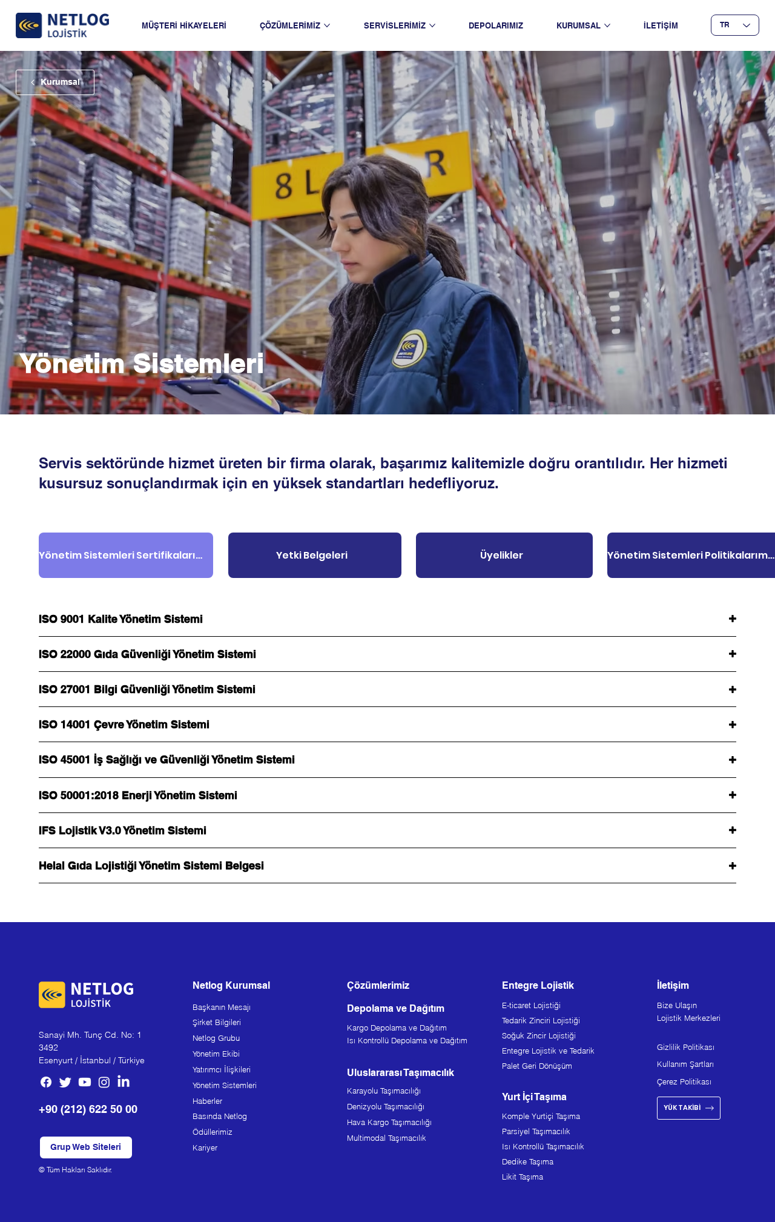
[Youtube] (85, 1082)
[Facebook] (46, 1082)
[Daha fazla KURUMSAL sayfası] (607, 25)
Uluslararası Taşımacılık (400, 1072)
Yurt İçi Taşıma (534, 1097)
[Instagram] (104, 1082)
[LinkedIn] (123, 1082)
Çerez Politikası (684, 1081)
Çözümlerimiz (378, 985)
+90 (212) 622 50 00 (88, 1109)
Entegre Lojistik (538, 985)
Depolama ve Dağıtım (395, 1008)
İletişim (673, 985)
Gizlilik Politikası (685, 1047)
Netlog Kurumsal (231, 985)
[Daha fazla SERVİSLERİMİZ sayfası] (432, 25)
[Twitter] (65, 1082)
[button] (86, 1147)
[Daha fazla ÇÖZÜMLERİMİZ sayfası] (327, 25)
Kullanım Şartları (685, 1064)
